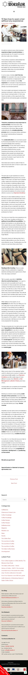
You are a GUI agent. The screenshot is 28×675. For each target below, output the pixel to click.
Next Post (14, 483)
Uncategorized (5, 551)
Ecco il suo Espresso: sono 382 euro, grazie (13, 575)
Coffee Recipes (5, 520)
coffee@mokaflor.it (10, 650)
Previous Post (14, 479)
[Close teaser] (11, 673)
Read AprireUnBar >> (6, 607)
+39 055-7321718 (9, 646)
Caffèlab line (4, 510)
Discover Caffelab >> (7, 621)
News (2, 533)
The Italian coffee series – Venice (10, 565)
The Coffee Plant (6, 538)
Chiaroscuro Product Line (8, 512)
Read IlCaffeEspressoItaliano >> (10, 597)
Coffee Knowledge (6, 515)
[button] (5, 670)
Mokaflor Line (5, 530)
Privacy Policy (10, 662)
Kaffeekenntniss (5, 525)
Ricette (3, 536)
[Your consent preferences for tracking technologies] (25, 672)
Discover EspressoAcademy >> (9, 630)
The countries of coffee (7, 541)
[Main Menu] (14, 11)
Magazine (12, 23)
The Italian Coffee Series (8, 549)
